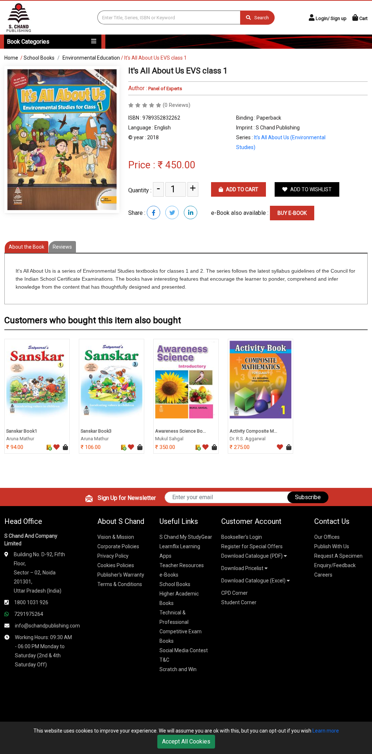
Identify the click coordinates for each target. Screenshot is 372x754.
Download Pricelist (242, 568)
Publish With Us (331, 546)
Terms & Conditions (119, 584)
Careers (323, 575)
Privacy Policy (113, 556)
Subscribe (308, 497)
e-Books (168, 575)
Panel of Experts (164, 88)
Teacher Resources (181, 565)
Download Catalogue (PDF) (252, 556)
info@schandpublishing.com (47, 626)
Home (11, 58)
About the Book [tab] (26, 247)
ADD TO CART (241, 189)
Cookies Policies (115, 565)
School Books (39, 58)
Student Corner (238, 602)
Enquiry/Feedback (335, 565)
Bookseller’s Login (241, 537)
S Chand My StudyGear (185, 537)
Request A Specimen (338, 556)
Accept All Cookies (186, 741)
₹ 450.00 (176, 165)
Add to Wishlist (310, 189)
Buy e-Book (292, 213)
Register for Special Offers (252, 546)
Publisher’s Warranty (120, 575)
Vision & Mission (115, 537)
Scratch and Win (178, 669)
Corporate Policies (118, 546)
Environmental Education (91, 58)
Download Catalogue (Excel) (254, 580)
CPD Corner (234, 593)
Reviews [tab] (62, 247)
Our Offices (327, 537)
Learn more (325, 731)
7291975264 (28, 614)
